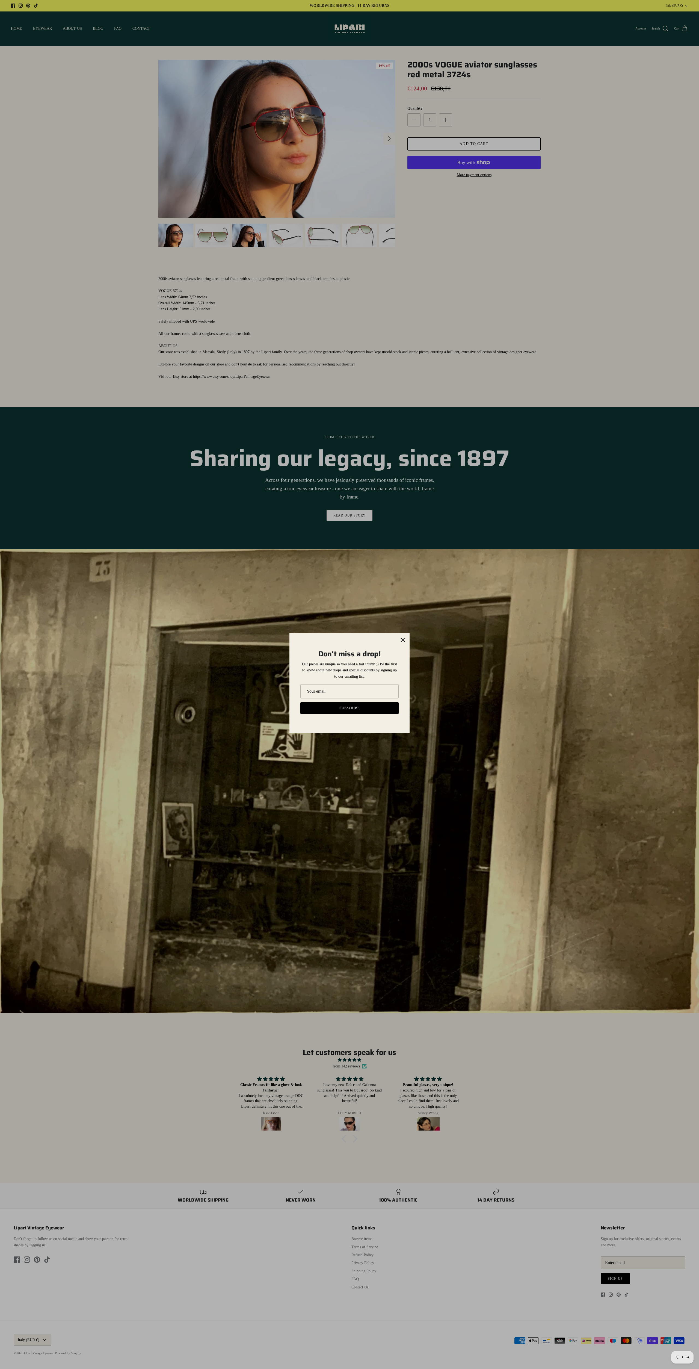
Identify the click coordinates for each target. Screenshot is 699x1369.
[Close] (403, 640)
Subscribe (349, 708)
